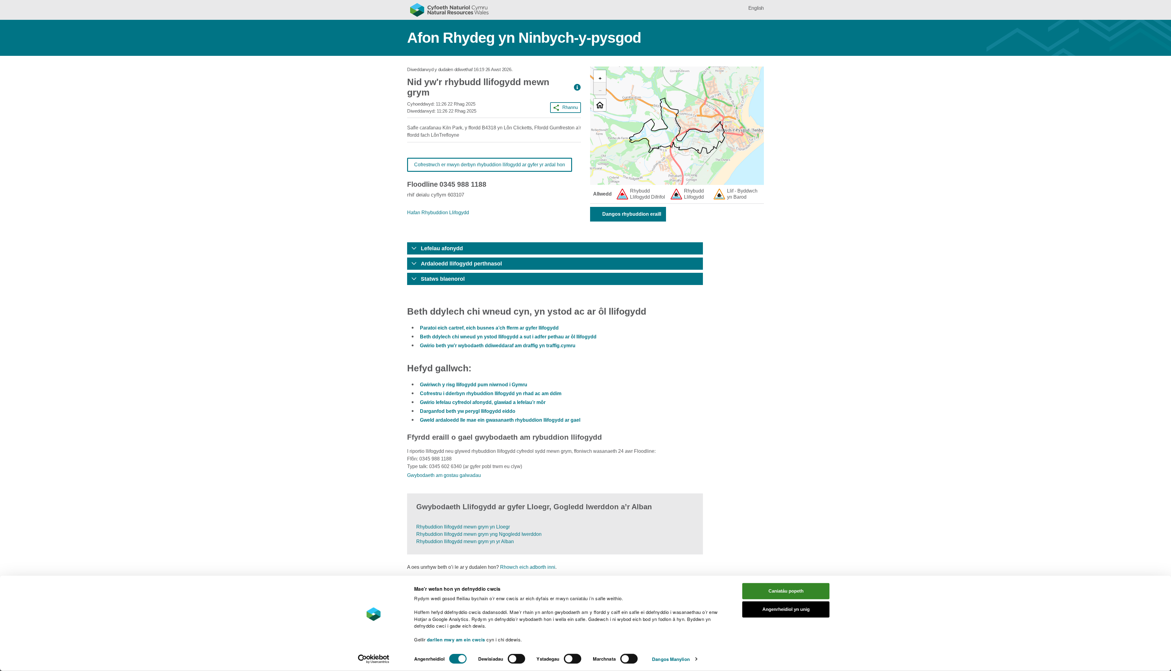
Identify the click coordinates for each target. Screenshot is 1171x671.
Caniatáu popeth (786, 590)
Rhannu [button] (570, 107)
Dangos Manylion (671, 659)
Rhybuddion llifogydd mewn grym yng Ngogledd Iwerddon (479, 534)
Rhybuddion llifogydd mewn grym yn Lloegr (463, 526)
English (756, 8)
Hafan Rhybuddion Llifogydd (438, 212)
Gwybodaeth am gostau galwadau (444, 475)
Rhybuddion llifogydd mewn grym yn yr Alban (465, 541)
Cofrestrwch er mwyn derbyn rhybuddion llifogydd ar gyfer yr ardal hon (489, 164)
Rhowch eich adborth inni (527, 567)
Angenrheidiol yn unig (786, 609)
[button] (577, 87)
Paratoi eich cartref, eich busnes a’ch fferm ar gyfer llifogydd (489, 327)
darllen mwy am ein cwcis (456, 639)
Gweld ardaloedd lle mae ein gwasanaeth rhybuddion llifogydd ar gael (500, 420)
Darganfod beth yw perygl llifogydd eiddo (467, 411)
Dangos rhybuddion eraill (631, 214)
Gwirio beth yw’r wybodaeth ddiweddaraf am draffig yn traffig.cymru (497, 345)
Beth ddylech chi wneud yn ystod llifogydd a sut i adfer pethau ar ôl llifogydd (508, 336)
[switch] (516, 659)
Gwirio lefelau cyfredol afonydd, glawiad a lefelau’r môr (483, 402)
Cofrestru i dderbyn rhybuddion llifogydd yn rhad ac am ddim (490, 393)
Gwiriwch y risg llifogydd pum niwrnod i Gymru (473, 384)
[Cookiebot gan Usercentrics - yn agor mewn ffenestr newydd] (373, 659)
